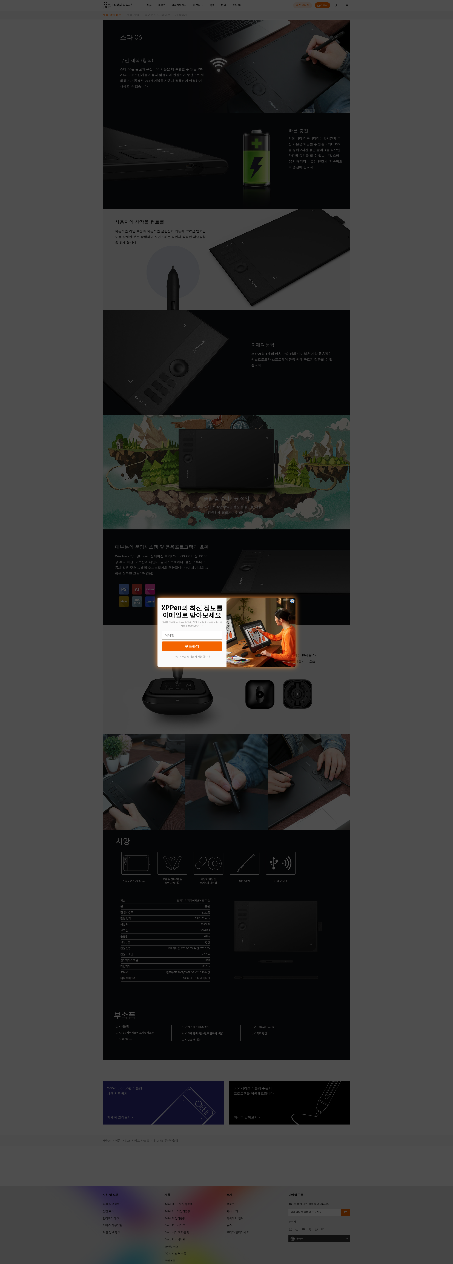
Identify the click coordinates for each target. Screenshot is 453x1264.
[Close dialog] (292, 601)
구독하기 (192, 646)
